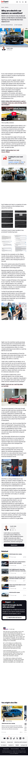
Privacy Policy (6, 748)
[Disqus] (14, 644)
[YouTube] (4, 738)
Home (2, 7)
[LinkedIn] (20, 738)
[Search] (20, 2)
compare (16, 162)
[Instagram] (11, 738)
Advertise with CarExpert (21, 742)
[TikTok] (14, 738)
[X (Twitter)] (17, 738)
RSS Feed (23, 748)
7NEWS (17, 745)
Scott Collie (10, 48)
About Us (3, 742)
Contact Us (11, 745)
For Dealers (4, 745)
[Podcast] (23, 738)
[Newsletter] (17, 2)
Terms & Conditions (15, 748)
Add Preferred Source (14, 617)
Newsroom (10, 742)
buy (22, 162)
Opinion (6, 7)
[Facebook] (8, 738)
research (10, 162)
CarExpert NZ (24, 745)
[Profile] (22, 2)
